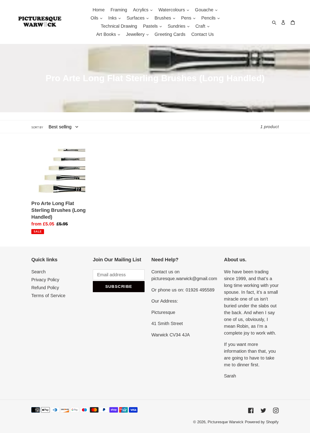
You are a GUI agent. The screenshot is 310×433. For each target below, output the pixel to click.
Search (38, 271)
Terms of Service (48, 295)
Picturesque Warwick (226, 422)
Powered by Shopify (262, 422)
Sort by (37, 127)
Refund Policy (45, 287)
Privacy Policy (45, 279)
